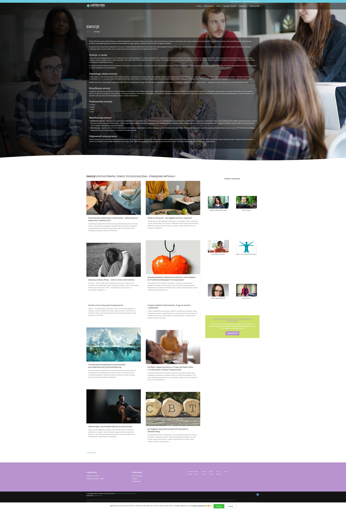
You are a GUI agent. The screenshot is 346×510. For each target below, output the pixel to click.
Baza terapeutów (137, 476)
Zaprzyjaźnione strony (235, 1)
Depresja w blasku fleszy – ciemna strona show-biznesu (111, 280)
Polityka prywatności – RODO (95, 478)
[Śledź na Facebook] (257, 494)
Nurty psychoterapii (208, 6)
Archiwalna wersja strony (123, 493)
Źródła (134, 493)
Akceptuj (219, 506)
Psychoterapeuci (243, 6)
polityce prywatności (199, 505)
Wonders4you (98, 495)
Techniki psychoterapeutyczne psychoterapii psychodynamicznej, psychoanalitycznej (106, 365)
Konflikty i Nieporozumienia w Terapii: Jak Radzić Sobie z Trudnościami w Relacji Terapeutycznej (170, 368)
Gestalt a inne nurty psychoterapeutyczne (105, 305)
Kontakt (134, 478)
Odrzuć (231, 506)
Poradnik (218, 6)
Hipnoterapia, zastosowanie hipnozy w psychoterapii (110, 426)
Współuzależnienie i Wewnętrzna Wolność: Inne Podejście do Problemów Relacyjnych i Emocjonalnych (172, 278)
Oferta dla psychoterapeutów (250, 1)
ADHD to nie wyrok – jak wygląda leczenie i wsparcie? (170, 218)
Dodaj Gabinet (232, 333)
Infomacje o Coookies (92, 476)
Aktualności (233, 6)
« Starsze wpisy (91, 453)
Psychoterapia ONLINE (254, 6)
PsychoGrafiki (226, 6)
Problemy (199, 6)
